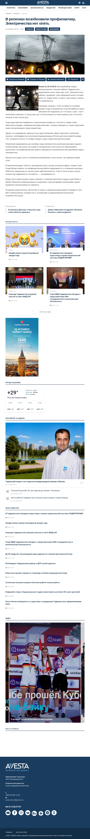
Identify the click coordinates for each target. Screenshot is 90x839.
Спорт (77, 8)
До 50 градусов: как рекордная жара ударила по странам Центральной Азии (38, 554)
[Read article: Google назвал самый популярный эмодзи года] (24, 239)
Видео (14, 716)
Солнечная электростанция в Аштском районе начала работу (32, 582)
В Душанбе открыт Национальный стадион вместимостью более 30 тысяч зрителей (42, 592)
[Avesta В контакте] (27, 812)
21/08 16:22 (10, 608)
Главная (8, 13)
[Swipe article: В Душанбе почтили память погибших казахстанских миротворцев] (45, 673)
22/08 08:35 (10, 596)
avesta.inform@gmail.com (14, 800)
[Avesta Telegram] (47, 812)
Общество (51, 8)
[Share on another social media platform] (83, 79)
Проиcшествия (65, 8)
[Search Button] (83, 2)
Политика (11, 8)
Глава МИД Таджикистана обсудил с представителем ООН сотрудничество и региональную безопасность (65, 298)
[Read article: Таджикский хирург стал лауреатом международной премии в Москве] (45, 451)
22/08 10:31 (10, 567)
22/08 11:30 (54, 305)
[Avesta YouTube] (8, 812)
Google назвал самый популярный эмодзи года (24, 254)
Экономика (23, 8)
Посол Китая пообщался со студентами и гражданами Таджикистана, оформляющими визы (43, 602)
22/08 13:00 (13, 259)
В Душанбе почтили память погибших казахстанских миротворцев (39, 719)
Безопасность (37, 8)
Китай (84, 8)
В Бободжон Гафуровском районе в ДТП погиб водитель (30, 563)
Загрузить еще (45, 312)
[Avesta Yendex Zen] (40, 813)
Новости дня (41, 29)
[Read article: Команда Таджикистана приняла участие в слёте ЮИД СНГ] (24, 280)
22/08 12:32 (54, 262)
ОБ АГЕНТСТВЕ (21, 832)
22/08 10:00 (10, 577)
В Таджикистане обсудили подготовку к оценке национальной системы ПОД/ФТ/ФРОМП (65, 255)
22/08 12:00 (13, 301)
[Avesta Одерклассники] (54, 812)
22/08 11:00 (10, 558)
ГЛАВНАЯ (8, 832)
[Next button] (83, 673)
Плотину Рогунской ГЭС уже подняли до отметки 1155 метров (35, 490)
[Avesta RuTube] (34, 813)
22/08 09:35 (10, 586)
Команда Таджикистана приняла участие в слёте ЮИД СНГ (22, 295)
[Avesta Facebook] (14, 812)
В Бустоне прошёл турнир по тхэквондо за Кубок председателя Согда (36, 573)
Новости (16, 13)
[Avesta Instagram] (21, 812)
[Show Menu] (6, 2)
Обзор (11, 250)
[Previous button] (6, 673)
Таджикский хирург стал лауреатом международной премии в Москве (35, 481)
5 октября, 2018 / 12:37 (14, 29)
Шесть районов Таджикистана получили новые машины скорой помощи (39, 497)
